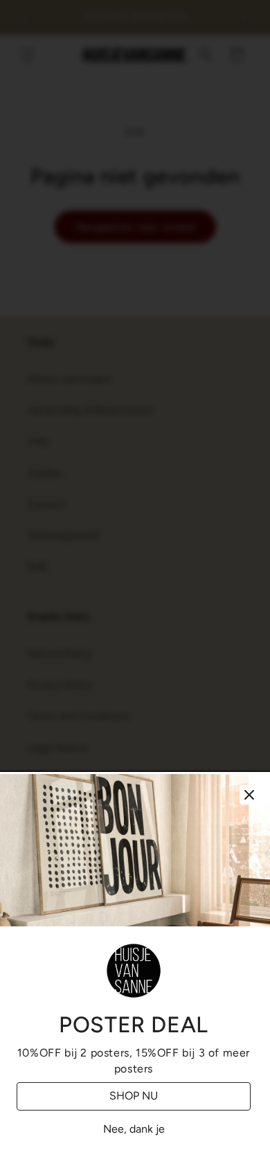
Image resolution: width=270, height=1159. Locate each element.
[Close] (249, 795)
